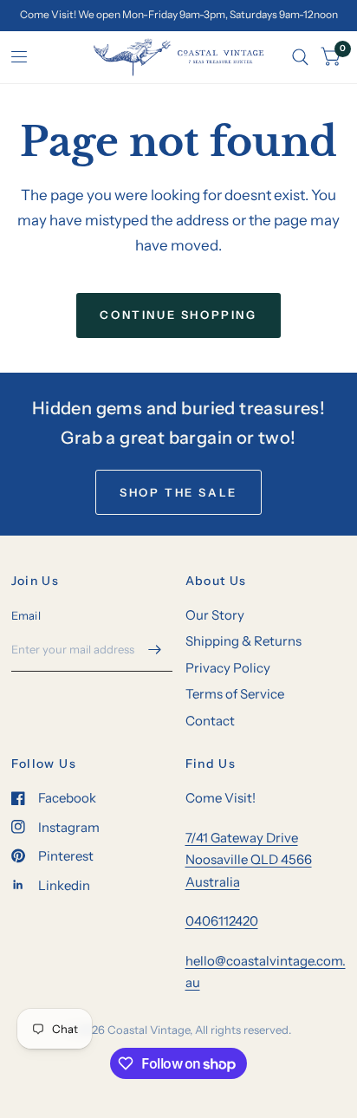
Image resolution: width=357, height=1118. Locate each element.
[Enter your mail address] (155, 649)
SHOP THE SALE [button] (178, 492)
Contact (210, 720)
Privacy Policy (227, 668)
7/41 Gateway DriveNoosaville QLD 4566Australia (248, 859)
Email (26, 615)
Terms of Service (234, 694)
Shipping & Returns (243, 641)
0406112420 (221, 921)
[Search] (300, 57)
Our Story (214, 615)
